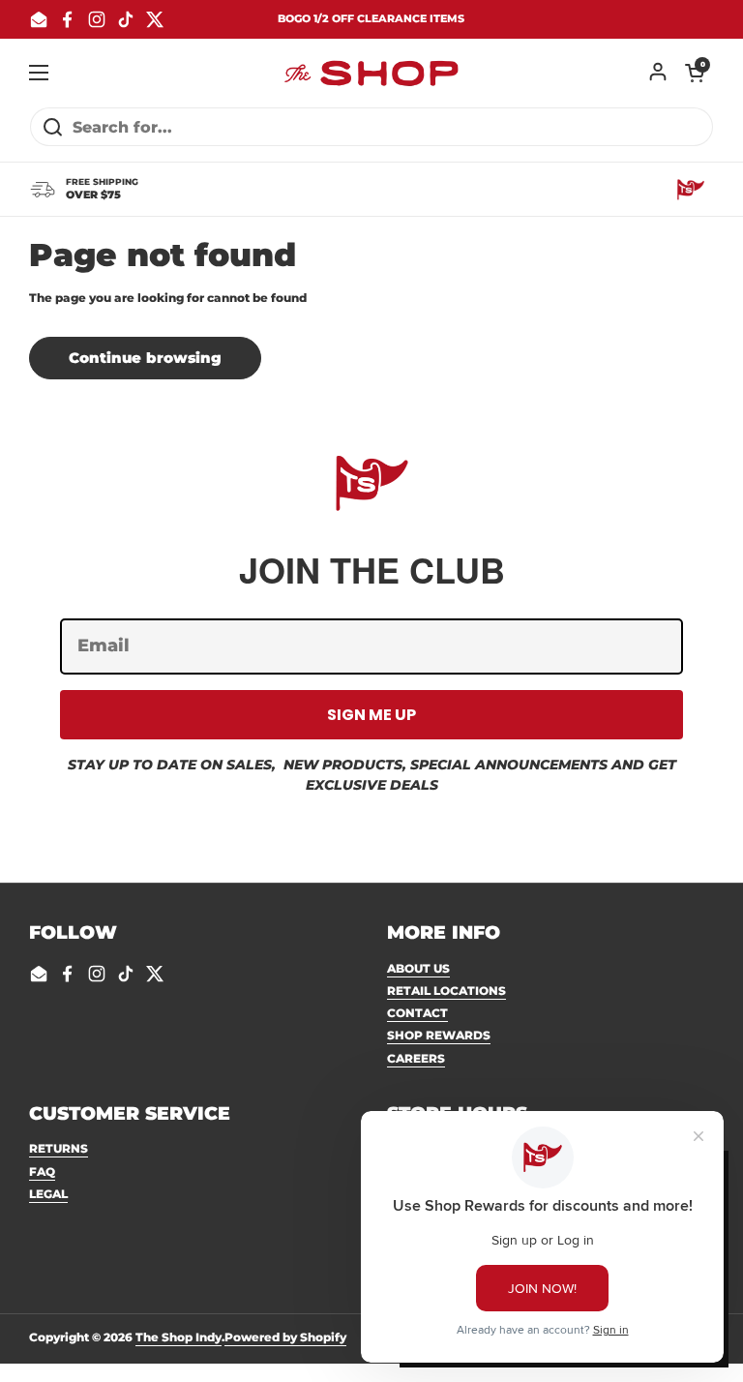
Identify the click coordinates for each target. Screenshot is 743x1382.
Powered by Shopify (285, 1337)
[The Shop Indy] (371, 72)
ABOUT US (418, 968)
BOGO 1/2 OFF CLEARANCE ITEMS (371, 19)
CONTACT (417, 1013)
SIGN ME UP (371, 715)
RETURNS (58, 1148)
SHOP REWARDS (438, 1035)
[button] (694, 72)
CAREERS (416, 1058)
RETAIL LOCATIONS (446, 990)
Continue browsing (145, 358)
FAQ (42, 1171)
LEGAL (48, 1194)
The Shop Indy (178, 1337)
